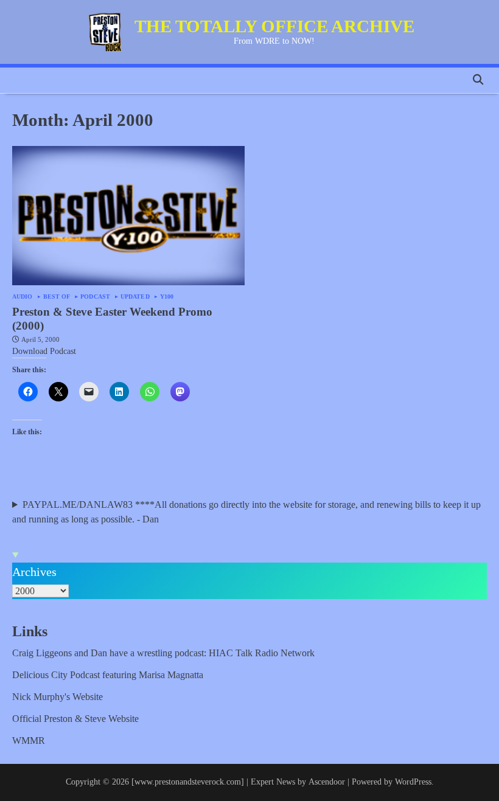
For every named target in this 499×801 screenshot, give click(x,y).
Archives (34, 571)
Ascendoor (327, 781)
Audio (22, 297)
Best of (57, 297)
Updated (135, 297)
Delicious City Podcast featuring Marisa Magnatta (107, 675)
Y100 (166, 297)
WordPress (413, 781)
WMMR (28, 740)
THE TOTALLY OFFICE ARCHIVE (274, 26)
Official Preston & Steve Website (75, 718)
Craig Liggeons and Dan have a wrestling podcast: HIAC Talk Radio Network (163, 653)
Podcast (95, 297)
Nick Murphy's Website (57, 697)
